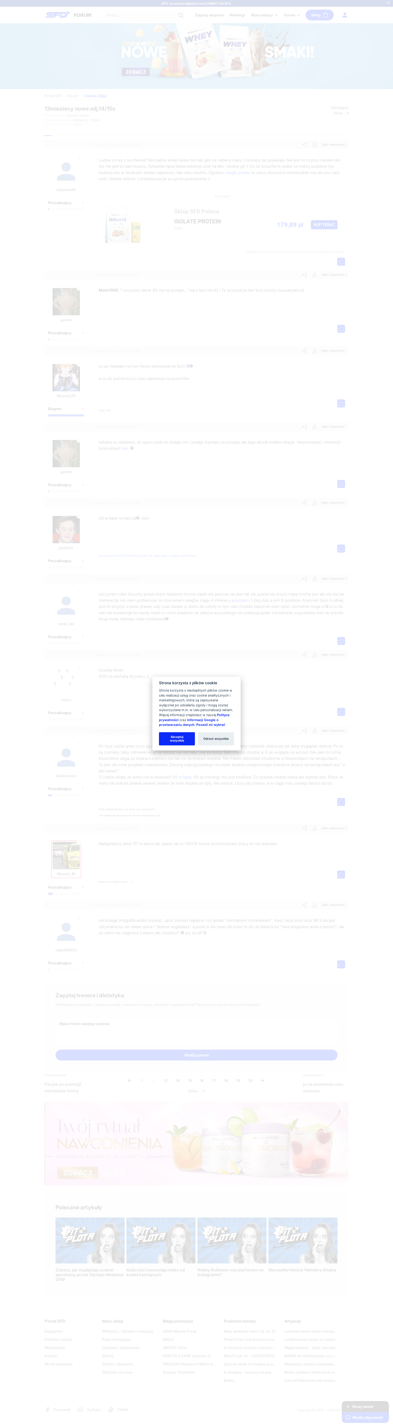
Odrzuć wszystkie (216, 738)
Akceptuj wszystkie (177, 738)
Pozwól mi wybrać (210, 725)
